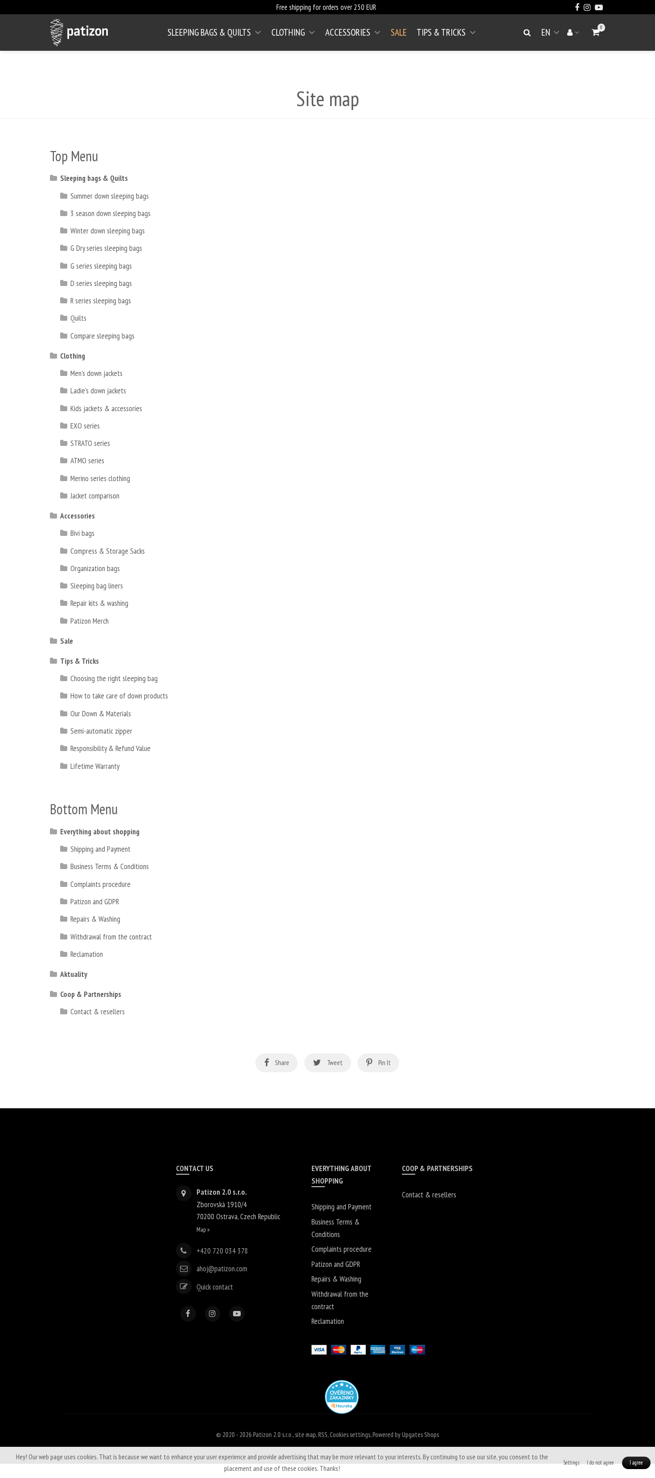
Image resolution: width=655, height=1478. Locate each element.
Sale (399, 32)
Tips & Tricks (441, 32)
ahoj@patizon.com (221, 1268)
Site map (305, 1434)
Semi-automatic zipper (101, 731)
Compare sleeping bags (102, 336)
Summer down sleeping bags (109, 196)
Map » (203, 1229)
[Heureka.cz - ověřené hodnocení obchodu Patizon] (342, 1396)
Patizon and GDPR (94, 901)
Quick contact (214, 1286)
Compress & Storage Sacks (107, 551)
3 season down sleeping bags (110, 213)
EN (552, 35)
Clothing (288, 32)
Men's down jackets (96, 373)
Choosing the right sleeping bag (114, 678)
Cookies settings (350, 1434)
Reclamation (86, 954)
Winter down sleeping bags (107, 230)
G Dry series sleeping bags (106, 248)
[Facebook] (188, 1314)
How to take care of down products (119, 695)
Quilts (78, 318)
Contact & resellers (97, 1011)
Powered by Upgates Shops (406, 1434)
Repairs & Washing (95, 919)
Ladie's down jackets (98, 390)
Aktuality (73, 974)
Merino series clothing (100, 478)
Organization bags (95, 568)
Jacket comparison (94, 495)
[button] (595, 32)
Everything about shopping (99, 831)
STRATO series (90, 443)
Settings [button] (571, 1462)
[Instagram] (213, 1314)
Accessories (347, 32)
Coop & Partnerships (90, 994)
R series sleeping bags (100, 300)
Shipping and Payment (100, 849)
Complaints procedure (100, 884)
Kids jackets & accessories (106, 408)
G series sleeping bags (101, 266)
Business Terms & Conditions (109, 866)
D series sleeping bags (101, 283)
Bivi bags (82, 533)
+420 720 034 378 (222, 1250)
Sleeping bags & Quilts (209, 32)
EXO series (85, 426)
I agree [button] (636, 1462)
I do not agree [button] (600, 1462)
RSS (323, 1434)
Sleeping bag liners (96, 585)
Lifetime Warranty (94, 766)
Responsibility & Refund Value (110, 748)
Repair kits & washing (99, 603)
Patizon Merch (89, 621)
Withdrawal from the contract (111, 936)
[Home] (79, 32)
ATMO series (87, 460)
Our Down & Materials (100, 713)
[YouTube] (237, 1314)
